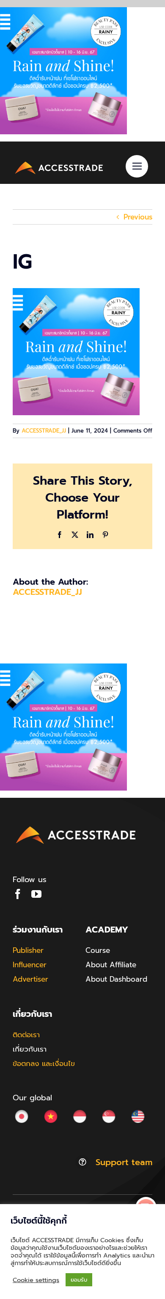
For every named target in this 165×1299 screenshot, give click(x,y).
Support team (124, 1162)
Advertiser (30, 979)
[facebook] (18, 894)
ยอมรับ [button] (79, 1280)
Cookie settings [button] (36, 1280)
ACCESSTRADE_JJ (44, 431)
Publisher (28, 950)
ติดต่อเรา (26, 1034)
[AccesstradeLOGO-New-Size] (59, 162)
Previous (138, 216)
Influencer (30, 964)
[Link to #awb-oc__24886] (137, 166)
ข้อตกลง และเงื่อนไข (44, 1063)
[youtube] (36, 894)
